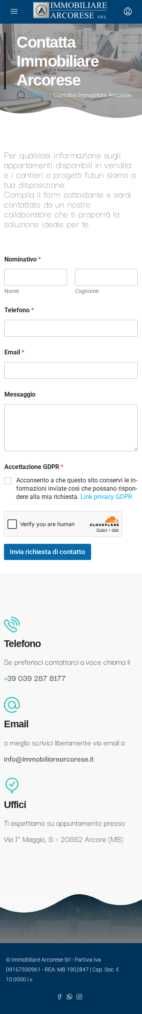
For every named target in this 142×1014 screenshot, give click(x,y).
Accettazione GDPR (34, 467)
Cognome (87, 291)
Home (35, 94)
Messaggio (20, 394)
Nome (11, 291)
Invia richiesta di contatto (47, 552)
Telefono (19, 310)
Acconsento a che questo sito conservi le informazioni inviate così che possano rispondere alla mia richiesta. (76, 488)
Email (14, 352)
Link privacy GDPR (106, 497)
